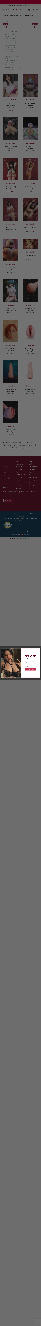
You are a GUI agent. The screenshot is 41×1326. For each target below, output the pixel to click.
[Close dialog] (39, 649)
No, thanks (30, 671)
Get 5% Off (30, 669)
